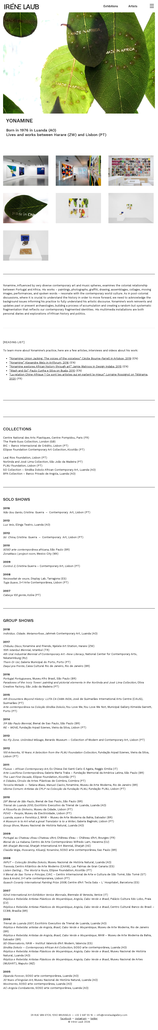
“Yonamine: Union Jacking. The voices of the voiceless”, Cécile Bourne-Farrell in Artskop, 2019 (70, 358)
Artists (132, 6)
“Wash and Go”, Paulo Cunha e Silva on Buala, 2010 (42, 370)
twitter (94, 1018)
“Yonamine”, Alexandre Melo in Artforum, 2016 (39, 362)
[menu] (152, 6)
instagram (81, 1018)
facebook (65, 1018)
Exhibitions (110, 6)
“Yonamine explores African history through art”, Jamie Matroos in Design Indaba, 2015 (65, 366)
